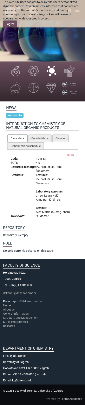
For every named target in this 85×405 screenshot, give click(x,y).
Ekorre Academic (71, 398)
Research (9, 326)
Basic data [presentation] (17, 138)
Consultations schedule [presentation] (26, 146)
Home (7, 305)
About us (9, 309)
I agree (10, 24)
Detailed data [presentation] (39, 138)
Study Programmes (15, 321)
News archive (14, 115)
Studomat (42, 216)
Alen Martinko (45, 212)
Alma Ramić (44, 199)
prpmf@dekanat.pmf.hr (27, 301)
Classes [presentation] (60, 138)
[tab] (17, 138)
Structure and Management (20, 317)
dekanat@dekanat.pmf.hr (19, 293)
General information (16, 313)
